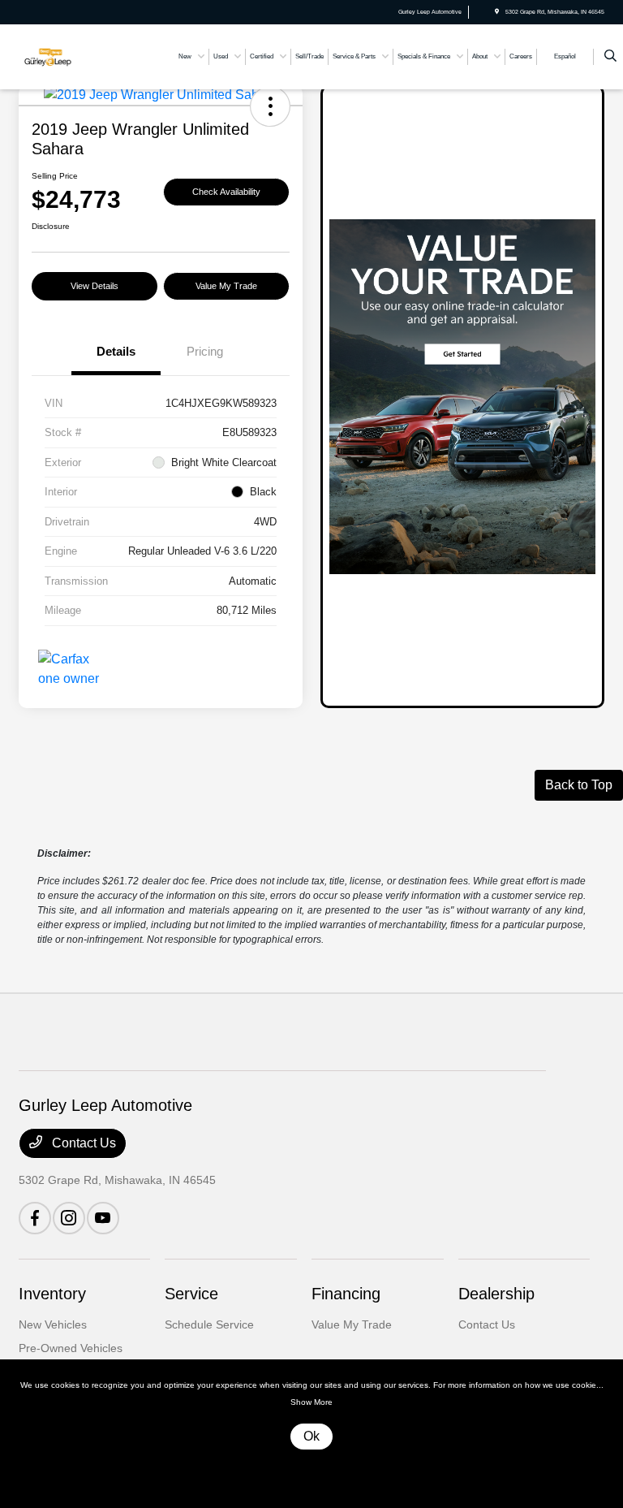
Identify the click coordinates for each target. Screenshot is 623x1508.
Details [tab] (116, 351)
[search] (610, 57)
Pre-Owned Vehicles (70, 1348)
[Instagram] (69, 1218)
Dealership (496, 1294)
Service (191, 1294)
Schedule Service (209, 1324)
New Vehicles (53, 1324)
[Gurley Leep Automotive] (62, 56)
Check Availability (226, 192)
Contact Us (82, 1143)
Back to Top (578, 785)
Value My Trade (226, 286)
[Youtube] (103, 1218)
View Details (94, 286)
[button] (270, 106)
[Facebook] (35, 1218)
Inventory (52, 1294)
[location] (497, 12)
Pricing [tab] (205, 351)
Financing (346, 1294)
